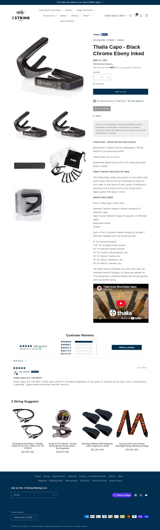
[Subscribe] (53, 495)
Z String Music (23, 526)
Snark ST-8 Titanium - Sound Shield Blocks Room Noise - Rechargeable (62, 446)
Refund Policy (72, 481)
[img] (19, 368)
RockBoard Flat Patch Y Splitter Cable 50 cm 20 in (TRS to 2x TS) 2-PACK (28, 446)
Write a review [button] (126, 347)
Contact (82, 476)
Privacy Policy (116, 481)
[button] (51, 10)
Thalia (96, 34)
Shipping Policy (56, 481)
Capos (120, 40)
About (120, 476)
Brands (47, 476)
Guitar (111, 40)
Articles (112, 476)
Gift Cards (84, 481)
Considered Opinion (97, 476)
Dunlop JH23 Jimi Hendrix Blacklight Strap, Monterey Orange (132, 445)
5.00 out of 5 (40, 346)
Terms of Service (99, 481)
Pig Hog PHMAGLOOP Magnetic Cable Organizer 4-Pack (97, 445)
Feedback (42, 481)
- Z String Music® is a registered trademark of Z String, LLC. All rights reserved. (58, 526)
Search (38, 476)
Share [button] (98, 116)
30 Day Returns (135, 101)
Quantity (96, 72)
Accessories (99, 40)
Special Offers (58, 476)
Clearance (72, 476)
